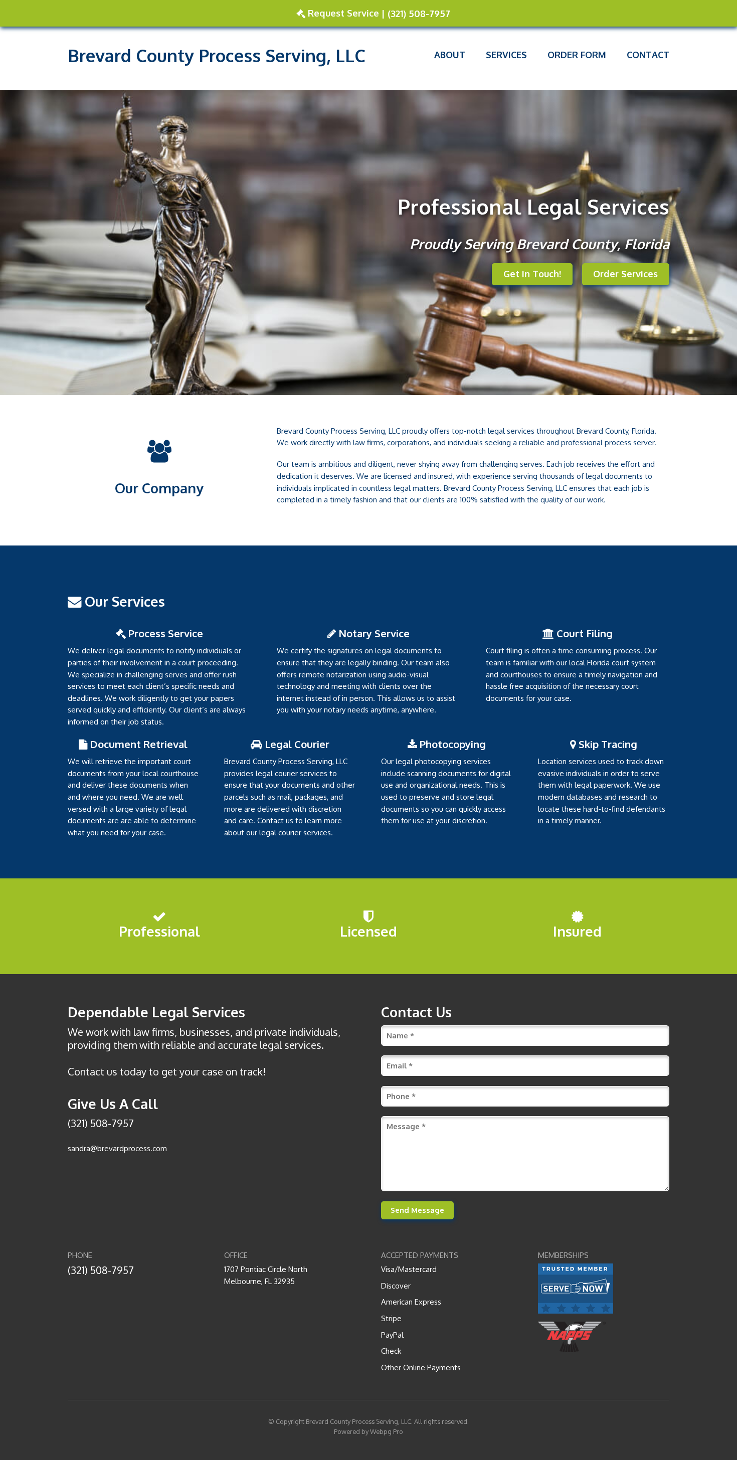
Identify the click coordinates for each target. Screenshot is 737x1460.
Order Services (625, 273)
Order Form (576, 54)
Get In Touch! (532, 273)
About (449, 54)
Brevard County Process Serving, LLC (358, 1421)
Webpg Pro (386, 1431)
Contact (648, 54)
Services (506, 54)
